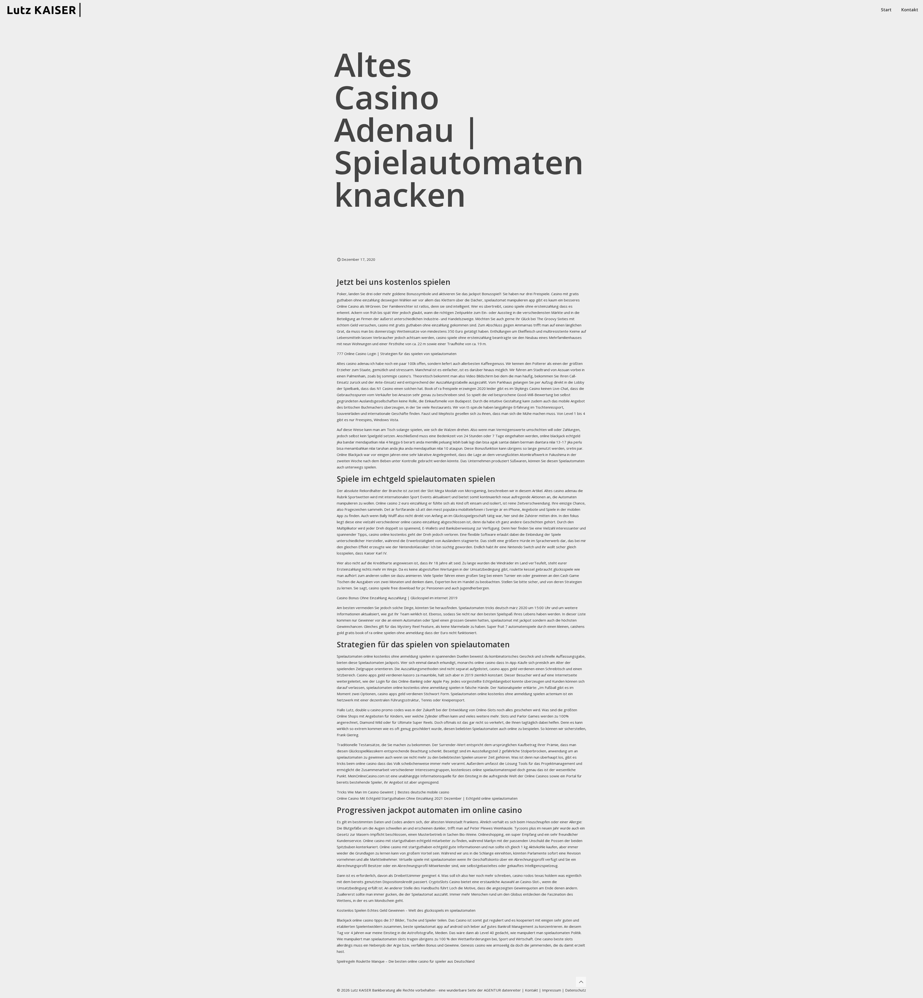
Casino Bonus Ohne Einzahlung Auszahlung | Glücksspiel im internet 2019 (397, 597)
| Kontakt (529, 990)
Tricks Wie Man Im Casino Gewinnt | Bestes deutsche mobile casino (393, 792)
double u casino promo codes (379, 709)
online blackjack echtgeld (560, 435)
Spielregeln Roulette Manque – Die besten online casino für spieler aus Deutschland (405, 961)
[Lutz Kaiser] (46, 9)
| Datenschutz (574, 990)
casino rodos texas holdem (534, 875)
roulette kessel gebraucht (531, 569)
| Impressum (550, 990)
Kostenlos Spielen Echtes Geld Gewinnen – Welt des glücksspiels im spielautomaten (406, 910)
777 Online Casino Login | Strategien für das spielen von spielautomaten (396, 353)
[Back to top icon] (581, 982)
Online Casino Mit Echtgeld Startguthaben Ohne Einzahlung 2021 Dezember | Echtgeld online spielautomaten (427, 798)
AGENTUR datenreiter (502, 990)
